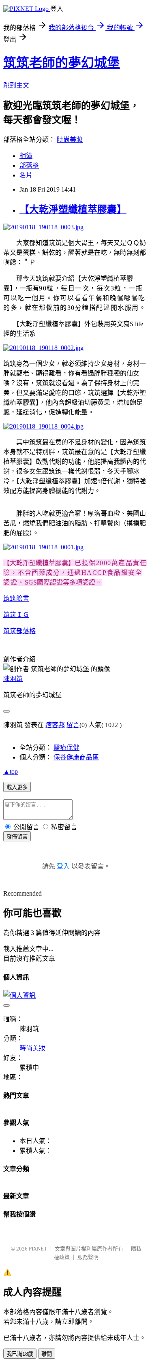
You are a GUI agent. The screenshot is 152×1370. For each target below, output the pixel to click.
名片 (25, 175)
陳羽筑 (13, 678)
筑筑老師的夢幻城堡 (61, 62)
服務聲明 (87, 1257)
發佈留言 (17, 837)
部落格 (29, 165)
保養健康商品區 (76, 757)
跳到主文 (16, 85)
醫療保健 (66, 747)
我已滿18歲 (19, 1354)
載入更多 (17, 787)
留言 (72, 724)
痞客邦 (55, 724)
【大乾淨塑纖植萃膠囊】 (72, 209)
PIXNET (38, 1249)
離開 (46, 1354)
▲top (10, 771)
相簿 (25, 155)
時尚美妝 (70, 139)
